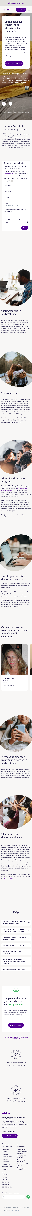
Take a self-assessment (17, 3)
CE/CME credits (7, 1187)
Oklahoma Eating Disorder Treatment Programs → (16, 1037)
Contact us (5, 1182)
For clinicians (6, 1164)
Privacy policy (21, 1149)
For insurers (5, 1162)
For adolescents (7, 1157)
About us (5, 1177)
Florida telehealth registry (22, 1164)
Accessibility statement (21, 1160)
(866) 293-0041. (8, 878)
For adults (5, 1159)
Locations (5, 1174)
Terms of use (21, 1146)
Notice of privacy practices (22, 1152)
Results (4, 1151)
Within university (7, 1167)
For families (5, 1154)
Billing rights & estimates (21, 1156)
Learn (3, 1172)
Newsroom (5, 1184)
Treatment (5, 1149)
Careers (4, 1179)
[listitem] (16, 88)
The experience (7, 1146)
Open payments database (22, 1168)
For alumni (5, 1169)
